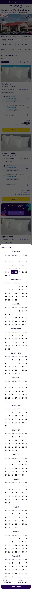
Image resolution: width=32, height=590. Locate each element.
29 (26, 272)
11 (12, 265)
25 (12, 272)
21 (22, 269)
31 (9, 275)
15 (26, 265)
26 (16, 272)
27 (19, 272)
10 (9, 265)
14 (23, 265)
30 (6, 275)
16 (5, 269)
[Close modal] (29, 247)
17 (9, 269)
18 (12, 269)
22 (26, 269)
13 (19, 265)
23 (6, 272)
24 (9, 272)
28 (23, 272)
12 (16, 265)
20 (19, 269)
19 (16, 269)
